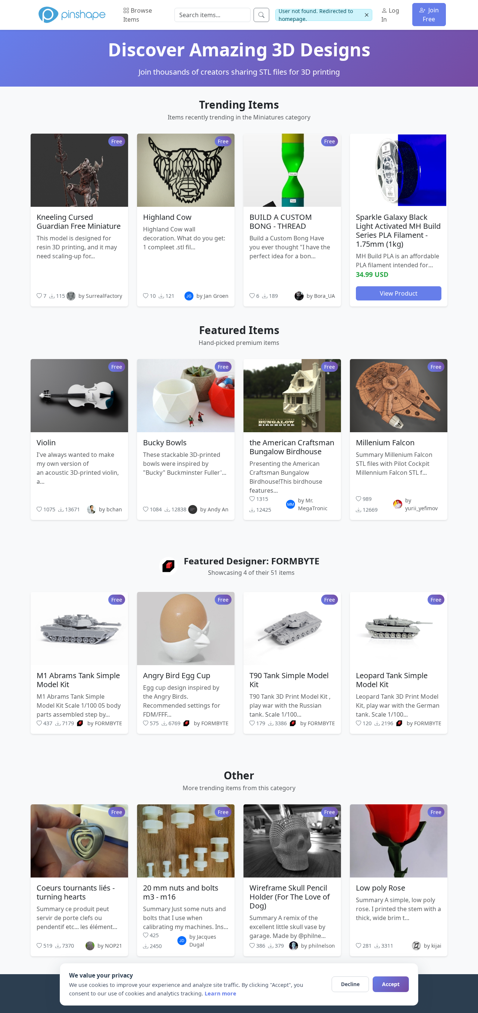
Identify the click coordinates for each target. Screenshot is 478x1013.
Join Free (431, 14)
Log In (390, 15)
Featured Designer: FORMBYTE (251, 561)
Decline (350, 984)
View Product (399, 293)
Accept (391, 984)
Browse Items (137, 15)
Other (239, 775)
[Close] (366, 15)
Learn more (220, 993)
